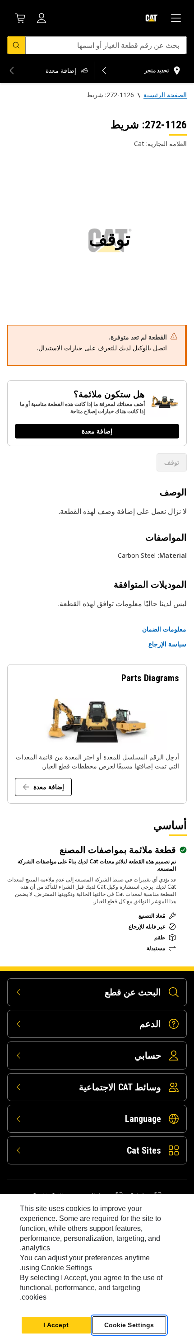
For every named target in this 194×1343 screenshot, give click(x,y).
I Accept (56, 1325)
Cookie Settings (129, 1325)
